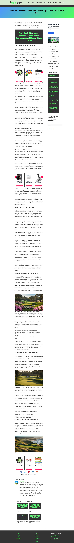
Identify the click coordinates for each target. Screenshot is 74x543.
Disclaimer (56, 538)
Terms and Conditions (55, 536)
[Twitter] (25, 472)
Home (18, 533)
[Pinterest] (29, 472)
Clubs (29, 2)
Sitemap (18, 539)
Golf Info (55, 2)
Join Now (50, 128)
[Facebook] (21, 472)
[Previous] (16, 72)
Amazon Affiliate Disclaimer (55, 539)
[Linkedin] (33, 472)
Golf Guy (11, 6)
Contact (18, 536)
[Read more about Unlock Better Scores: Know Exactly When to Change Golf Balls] (35, 516)
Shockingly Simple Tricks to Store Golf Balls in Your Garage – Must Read (22, 521)
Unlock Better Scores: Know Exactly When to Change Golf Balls (34, 521)
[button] (63, 2)
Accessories (39, 2)
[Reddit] (37, 472)
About (60, 2)
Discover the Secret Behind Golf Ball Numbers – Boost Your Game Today (35, 511)
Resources (18, 538)
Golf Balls (16, 6)
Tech (45, 2)
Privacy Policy (55, 535)
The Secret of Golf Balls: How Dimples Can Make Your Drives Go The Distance (22, 511)
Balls (33, 2)
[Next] (42, 72)
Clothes (49, 2)
